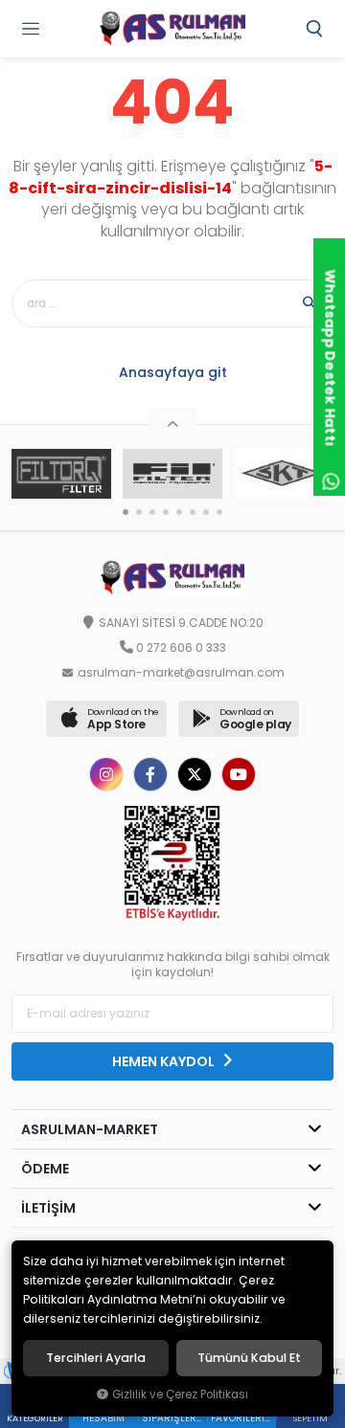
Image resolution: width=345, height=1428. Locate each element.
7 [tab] (206, 512)
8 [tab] (219, 512)
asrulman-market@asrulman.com (181, 673)
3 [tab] (152, 512)
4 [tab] (166, 512)
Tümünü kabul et (249, 1358)
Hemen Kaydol (165, 1061)
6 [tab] (192, 512)
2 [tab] (139, 512)
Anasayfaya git (173, 372)
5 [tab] (179, 512)
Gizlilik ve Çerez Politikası (180, 1394)
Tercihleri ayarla (96, 1358)
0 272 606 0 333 (181, 648)
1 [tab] (125, 512)
